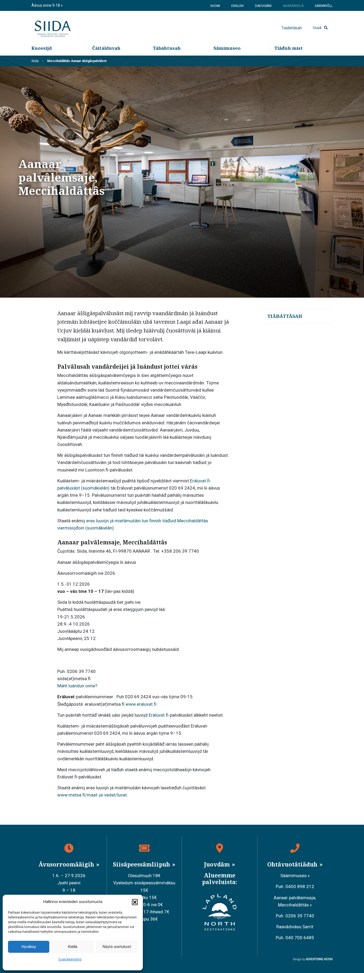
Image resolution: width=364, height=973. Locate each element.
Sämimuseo (227, 48)
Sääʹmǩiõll (324, 6)
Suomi (215, 6)
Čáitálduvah (106, 48)
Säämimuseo (293, 875)
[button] (134, 902)
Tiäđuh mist (288, 48)
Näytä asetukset (117, 946)
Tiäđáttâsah (291, 28)
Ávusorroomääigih (66, 864)
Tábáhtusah (167, 48)
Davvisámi (263, 6)
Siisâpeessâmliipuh (142, 864)
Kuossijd (41, 48)
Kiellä (72, 946)
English (237, 6)
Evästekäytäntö (70, 959)
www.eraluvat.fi (141, 704)
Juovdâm (217, 864)
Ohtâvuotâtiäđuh (293, 864)
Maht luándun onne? (77, 685)
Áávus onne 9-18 (46, 5)
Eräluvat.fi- (159, 715)
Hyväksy (29, 946)
